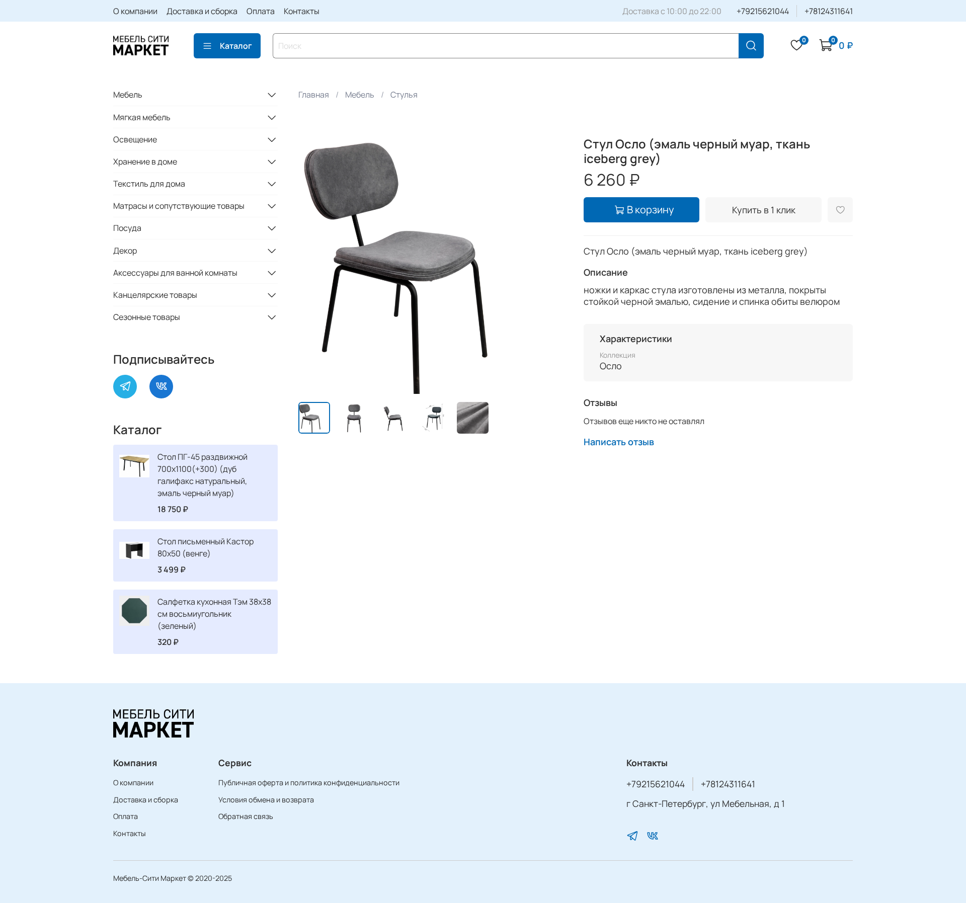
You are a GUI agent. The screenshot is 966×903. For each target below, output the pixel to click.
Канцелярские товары (155, 294)
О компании (135, 11)
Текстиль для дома (149, 183)
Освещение (135, 139)
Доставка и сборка (202, 11)
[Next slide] (551, 260)
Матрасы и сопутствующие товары (179, 205)
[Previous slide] (314, 260)
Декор (125, 250)
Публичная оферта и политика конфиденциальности (308, 782)
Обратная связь (245, 816)
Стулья (404, 94)
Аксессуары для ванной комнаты (175, 272)
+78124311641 (828, 11)
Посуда (127, 227)
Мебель (359, 94)
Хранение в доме (145, 161)
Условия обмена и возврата (266, 799)
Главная (313, 94)
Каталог (236, 45)
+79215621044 (763, 11)
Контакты (301, 11)
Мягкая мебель (142, 117)
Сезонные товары (146, 316)
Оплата (261, 11)
